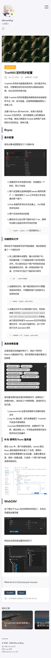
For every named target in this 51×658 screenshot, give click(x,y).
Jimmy (13, 652)
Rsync (21, 593)
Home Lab (10, 67)
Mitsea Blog (7, 20)
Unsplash (34, 582)
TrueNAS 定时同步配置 (18, 72)
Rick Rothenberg (20, 582)
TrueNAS (9, 593)
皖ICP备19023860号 (8, 646)
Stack (7, 652)
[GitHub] (3, 29)
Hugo (7, 649)
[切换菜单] (46, 6)
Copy (43, 231)
